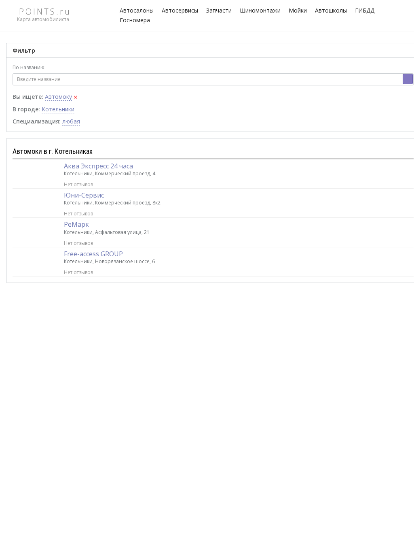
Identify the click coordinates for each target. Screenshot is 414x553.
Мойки (298, 10)
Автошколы (331, 10)
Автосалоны (137, 10)
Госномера (135, 20)
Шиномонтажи (260, 10)
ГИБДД (364, 10)
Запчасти (219, 10)
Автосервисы (180, 10)
